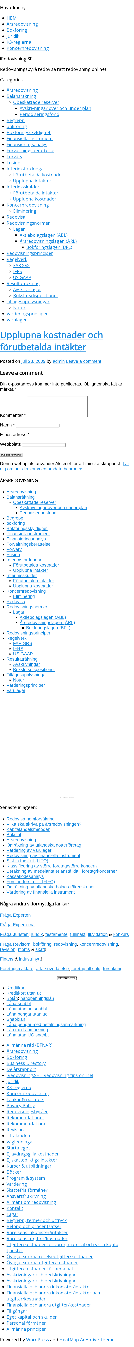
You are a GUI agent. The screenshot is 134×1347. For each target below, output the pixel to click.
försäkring (113, 968)
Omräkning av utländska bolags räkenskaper (51, 886)
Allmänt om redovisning (31, 1202)
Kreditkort (16, 987)
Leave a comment (83, 361)
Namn (7, 424)
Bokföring (17, 30)
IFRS (17, 271)
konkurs (121, 934)
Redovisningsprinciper (30, 253)
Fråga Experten (15, 915)
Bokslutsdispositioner (35, 295)
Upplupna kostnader (34, 199)
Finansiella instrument (30, 138)
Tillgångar (17, 1311)
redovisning (65, 944)
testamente (56, 934)
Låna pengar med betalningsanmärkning (46, 1024)
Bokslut (14, 834)
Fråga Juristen (14, 934)
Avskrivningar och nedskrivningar (41, 1275)
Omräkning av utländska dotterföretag (44, 845)
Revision (15, 1130)
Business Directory (26, 1063)
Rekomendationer (25, 1117)
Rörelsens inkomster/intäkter (37, 1232)
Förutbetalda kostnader (38, 175)
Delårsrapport (21, 1069)
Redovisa (16, 217)
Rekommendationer (27, 1124)
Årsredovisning (22, 24)
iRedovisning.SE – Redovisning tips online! (50, 1075)
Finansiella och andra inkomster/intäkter (49, 1287)
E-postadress (14, 434)
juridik (37, 934)
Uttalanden (18, 1136)
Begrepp (16, 120)
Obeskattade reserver (36, 102)
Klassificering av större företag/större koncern (52, 865)
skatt (40, 949)
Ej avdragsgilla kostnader (33, 1154)
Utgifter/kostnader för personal (40, 1269)
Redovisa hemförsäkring (31, 818)
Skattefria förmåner (27, 1190)
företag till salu (85, 968)
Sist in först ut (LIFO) (27, 860)
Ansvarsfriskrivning (26, 1196)
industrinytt (30, 959)
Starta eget (18, 1148)
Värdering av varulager (29, 850)
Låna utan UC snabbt (28, 1034)
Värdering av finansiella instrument (41, 892)
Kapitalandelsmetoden (28, 829)
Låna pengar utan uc (27, 1014)
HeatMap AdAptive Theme (87, 1340)
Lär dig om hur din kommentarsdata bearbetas (64, 466)
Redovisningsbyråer (27, 1111)
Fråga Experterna (17, 924)
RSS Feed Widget (67, 797)
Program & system (26, 1178)
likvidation (98, 934)
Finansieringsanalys (27, 144)
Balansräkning (21, 96)
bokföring (17, 126)
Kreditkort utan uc (24, 993)
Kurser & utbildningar (29, 1166)
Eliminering (24, 211)
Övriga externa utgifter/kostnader (42, 1262)
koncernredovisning (98, 944)
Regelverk (17, 259)
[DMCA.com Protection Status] (67, 978)
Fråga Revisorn (15, 944)
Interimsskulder (23, 187)
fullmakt (77, 934)
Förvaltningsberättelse (30, 150)
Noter (19, 308)
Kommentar (13, 415)
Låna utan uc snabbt (27, 1008)
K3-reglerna (19, 42)
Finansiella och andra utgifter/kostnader (49, 1305)
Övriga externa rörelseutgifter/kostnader (50, 1256)
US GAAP (22, 277)
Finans (6, 959)
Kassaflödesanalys (25, 876)
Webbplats (10, 444)
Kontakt (15, 1208)
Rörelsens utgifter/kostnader (37, 1238)
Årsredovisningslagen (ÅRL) (48, 241)
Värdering (17, 1184)
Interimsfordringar (26, 169)
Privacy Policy (21, 1105)
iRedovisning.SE (16, 59)
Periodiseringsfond (39, 114)
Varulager (17, 320)
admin (59, 361)
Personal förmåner (26, 1323)
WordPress (37, 1340)
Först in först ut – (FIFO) (31, 881)
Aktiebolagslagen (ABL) (43, 235)
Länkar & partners (25, 1099)
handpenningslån (37, 998)
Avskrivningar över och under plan (55, 108)
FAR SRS (21, 265)
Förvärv (14, 156)
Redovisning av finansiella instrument (43, 855)
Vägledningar (20, 1142)
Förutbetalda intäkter (35, 193)
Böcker (14, 1172)
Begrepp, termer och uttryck (37, 1220)
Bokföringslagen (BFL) (49, 247)
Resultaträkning (23, 283)
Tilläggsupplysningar (28, 301)
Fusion (13, 163)
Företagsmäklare (16, 968)
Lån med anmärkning (27, 1029)
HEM (12, 18)
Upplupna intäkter (32, 181)
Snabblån (16, 1019)
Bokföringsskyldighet (29, 132)
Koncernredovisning (28, 48)
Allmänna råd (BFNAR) (29, 1045)
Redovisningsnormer (28, 223)
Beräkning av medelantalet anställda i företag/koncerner (62, 871)
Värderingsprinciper (27, 314)
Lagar (19, 229)
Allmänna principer (26, 1329)
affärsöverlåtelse (52, 968)
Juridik (13, 36)
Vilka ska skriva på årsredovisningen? (44, 824)
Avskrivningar (27, 289)
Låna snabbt (19, 1003)
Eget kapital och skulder (32, 1317)
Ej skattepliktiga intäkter (32, 1160)
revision (7, 949)
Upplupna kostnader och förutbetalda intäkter (51, 341)
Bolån (12, 998)
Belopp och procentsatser (34, 1226)
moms (24, 949)
